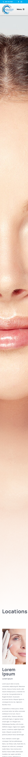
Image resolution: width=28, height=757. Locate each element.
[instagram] (21, 1)
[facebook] (18, 1)
